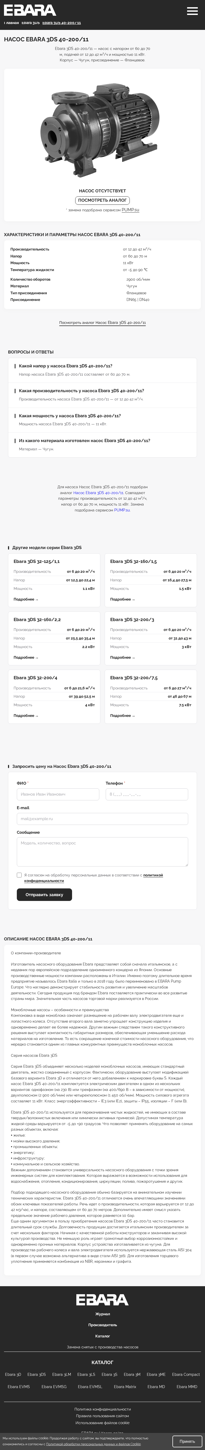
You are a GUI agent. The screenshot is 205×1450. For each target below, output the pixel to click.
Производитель (102, 1325)
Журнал (102, 1314)
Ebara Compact (186, 1374)
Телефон (115, 783)
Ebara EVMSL (90, 1387)
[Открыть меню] (192, 11)
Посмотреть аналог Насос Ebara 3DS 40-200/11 (102, 322)
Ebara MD (156, 1387)
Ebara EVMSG (54, 1387)
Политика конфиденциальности (102, 1409)
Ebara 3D (13, 1374)
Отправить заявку (44, 894)
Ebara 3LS (86, 1374)
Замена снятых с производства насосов (102, 1347)
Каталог (102, 1336)
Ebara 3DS (36, 1374)
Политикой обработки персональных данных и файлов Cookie (93, 1444)
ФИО (23, 783)
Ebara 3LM (61, 1374)
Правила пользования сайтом (102, 1416)
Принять (187, 1441)
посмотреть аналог (102, 200)
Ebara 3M (132, 1374)
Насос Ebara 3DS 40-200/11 (98, 493)
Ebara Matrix (125, 1387)
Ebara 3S (109, 1374)
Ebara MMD (187, 1387)
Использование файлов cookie (102, 1423)
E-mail (23, 807)
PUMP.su (130, 209)
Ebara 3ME (156, 1374)
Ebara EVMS (19, 1387)
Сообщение (28, 832)
